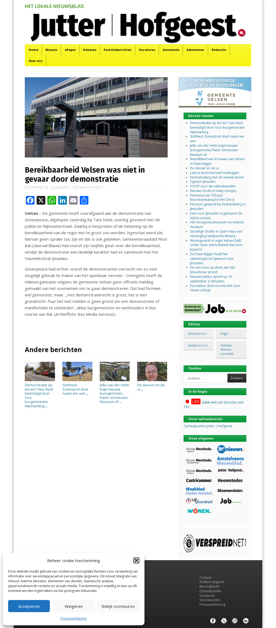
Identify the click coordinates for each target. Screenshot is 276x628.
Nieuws (51, 50)
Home (33, 50)
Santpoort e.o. (198, 345)
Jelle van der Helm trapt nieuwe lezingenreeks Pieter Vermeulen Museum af (114, 393)
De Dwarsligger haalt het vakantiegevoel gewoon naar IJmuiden (212, 258)
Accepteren (29, 606)
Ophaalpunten (210, 591)
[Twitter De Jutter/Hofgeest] (224, 621)
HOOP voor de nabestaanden (213, 186)
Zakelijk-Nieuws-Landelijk (226, 349)
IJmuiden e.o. (197, 333)
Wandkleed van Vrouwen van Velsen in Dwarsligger (217, 161)
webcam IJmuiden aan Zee (214, 404)
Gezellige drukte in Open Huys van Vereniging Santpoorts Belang (216, 233)
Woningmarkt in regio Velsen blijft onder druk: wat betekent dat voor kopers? (216, 245)
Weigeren (74, 606)
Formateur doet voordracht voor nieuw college (215, 288)
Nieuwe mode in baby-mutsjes (213, 190)
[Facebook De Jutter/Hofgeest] (213, 621)
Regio (98, 187)
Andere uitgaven (212, 582)
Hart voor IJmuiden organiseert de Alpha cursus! (216, 215)
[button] (136, 560)
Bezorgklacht (209, 586)
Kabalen (89, 50)
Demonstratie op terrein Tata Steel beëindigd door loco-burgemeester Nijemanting (39, 395)
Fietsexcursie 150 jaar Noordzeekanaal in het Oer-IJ (212, 197)
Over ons (36, 61)
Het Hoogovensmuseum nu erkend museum (216, 224)
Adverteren (195, 50)
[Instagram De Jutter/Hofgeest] (234, 621)
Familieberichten (118, 50)
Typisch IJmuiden (203, 181)
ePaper (70, 50)
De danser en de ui (151, 387)
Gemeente (171, 50)
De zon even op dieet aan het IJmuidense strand (212, 269)
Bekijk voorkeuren (118, 606)
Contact (205, 577)
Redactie (219, 50)
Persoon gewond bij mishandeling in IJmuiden (218, 206)
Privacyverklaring (74, 618)
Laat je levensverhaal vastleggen (214, 172)
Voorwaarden (209, 600)
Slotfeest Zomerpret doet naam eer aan (75, 389)
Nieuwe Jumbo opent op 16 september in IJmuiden (211, 278)
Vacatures (147, 50)
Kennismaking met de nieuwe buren (217, 177)
